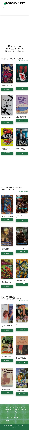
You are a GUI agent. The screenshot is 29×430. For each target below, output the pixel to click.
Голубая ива (20, 390)
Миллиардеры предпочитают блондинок (21, 358)
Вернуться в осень (7, 216)
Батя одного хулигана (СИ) (20, 149)
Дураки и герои (21, 248)
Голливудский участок (6, 149)
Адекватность (20, 280)
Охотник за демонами (19, 216)
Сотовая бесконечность (6, 282)
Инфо (7, 420)
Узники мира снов (7, 85)
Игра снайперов (21, 84)
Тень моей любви (7, 356)
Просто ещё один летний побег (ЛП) (21, 117)
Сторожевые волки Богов (5, 249)
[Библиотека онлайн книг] (14, 3)
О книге (7, 89)
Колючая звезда (6, 389)
